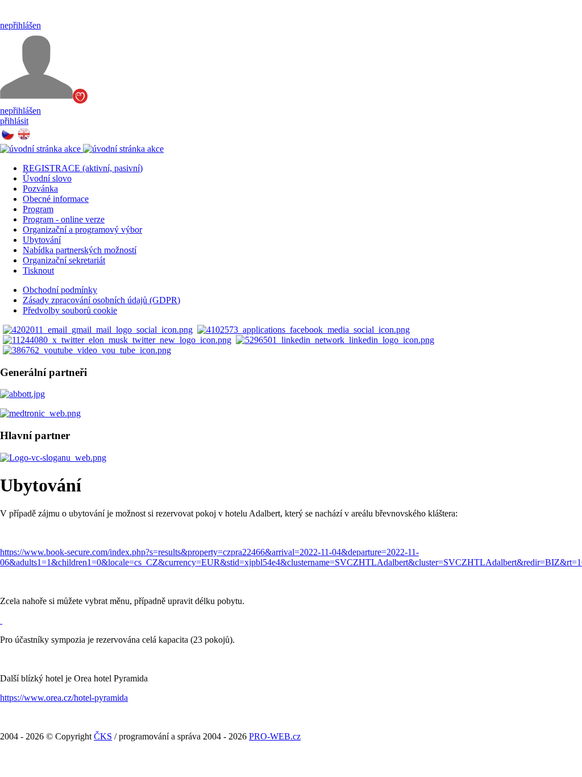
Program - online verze (64, 219)
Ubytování (42, 240)
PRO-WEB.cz (275, 736)
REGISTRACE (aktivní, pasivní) (83, 168)
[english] (24, 138)
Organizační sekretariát (64, 260)
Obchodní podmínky (60, 290)
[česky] (8, 138)
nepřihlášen (20, 25)
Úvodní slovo (47, 178)
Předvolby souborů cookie (70, 310)
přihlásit (14, 121)
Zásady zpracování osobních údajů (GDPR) (101, 300)
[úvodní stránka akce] (82, 149)
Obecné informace (56, 199)
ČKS (103, 736)
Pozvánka (40, 188)
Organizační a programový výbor (82, 229)
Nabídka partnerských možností (79, 250)
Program (38, 209)
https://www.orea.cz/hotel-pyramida (64, 697)
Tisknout (38, 270)
